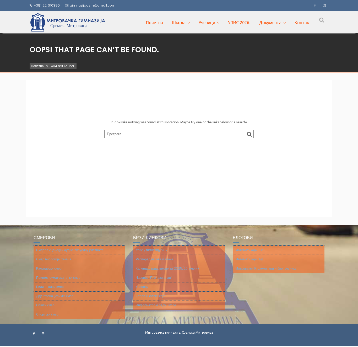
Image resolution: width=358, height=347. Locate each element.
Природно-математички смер (58, 277)
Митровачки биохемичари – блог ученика (265, 268)
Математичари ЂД (249, 259)
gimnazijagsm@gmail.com (92, 5)
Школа (179, 22)
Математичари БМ (249, 250)
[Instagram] (324, 5)
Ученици (207, 22)
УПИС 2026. (239, 22)
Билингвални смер (50, 287)
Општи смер (45, 305)
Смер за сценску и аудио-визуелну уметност (69, 250)
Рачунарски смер (49, 268)
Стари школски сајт (150, 296)
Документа (270, 22)
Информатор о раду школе (156, 305)
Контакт (303, 22)
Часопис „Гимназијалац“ (154, 277)
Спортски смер (47, 314)
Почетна (154, 22)
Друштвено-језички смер (54, 296)
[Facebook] (315, 5)
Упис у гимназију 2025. (153, 250)
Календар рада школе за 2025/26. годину (167, 268)
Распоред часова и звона (154, 259)
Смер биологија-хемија (53, 259)
